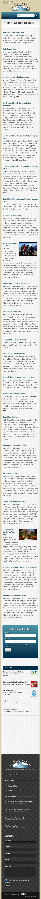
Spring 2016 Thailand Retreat (14, 340)
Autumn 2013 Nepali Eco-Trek (14, 595)
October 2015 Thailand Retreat (15, 354)
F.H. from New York (11, 826)
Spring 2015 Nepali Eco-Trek (14, 502)
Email (7, 639)
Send (8, 885)
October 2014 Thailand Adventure (16, 77)
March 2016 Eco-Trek (11, 473)
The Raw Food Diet (10, 709)
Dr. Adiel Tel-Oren (14, 894)
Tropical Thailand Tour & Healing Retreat (19, 377)
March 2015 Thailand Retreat (14, 394)
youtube (12, 3)
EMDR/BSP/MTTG (9, 690)
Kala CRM (33, 896)
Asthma (6, 701)
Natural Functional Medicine (14, 672)
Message (8, 866)
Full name (8, 633)
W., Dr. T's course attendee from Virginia (19, 801)
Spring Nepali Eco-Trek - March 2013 (17, 283)
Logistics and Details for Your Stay (9, 532)
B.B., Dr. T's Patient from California (17, 810)
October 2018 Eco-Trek (12, 215)
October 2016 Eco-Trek (12, 312)
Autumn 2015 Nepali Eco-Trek (14, 445)
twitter (4, 3)
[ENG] (22, 894)
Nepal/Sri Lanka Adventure (13, 33)
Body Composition (10, 49)
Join (8, 650)
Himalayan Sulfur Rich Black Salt (15, 682)
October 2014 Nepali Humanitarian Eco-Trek (20, 567)
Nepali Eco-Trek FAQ (11, 417)
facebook (8, 3)
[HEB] (25, 894)
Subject (7, 859)
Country (7, 853)
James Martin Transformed (14, 818)
